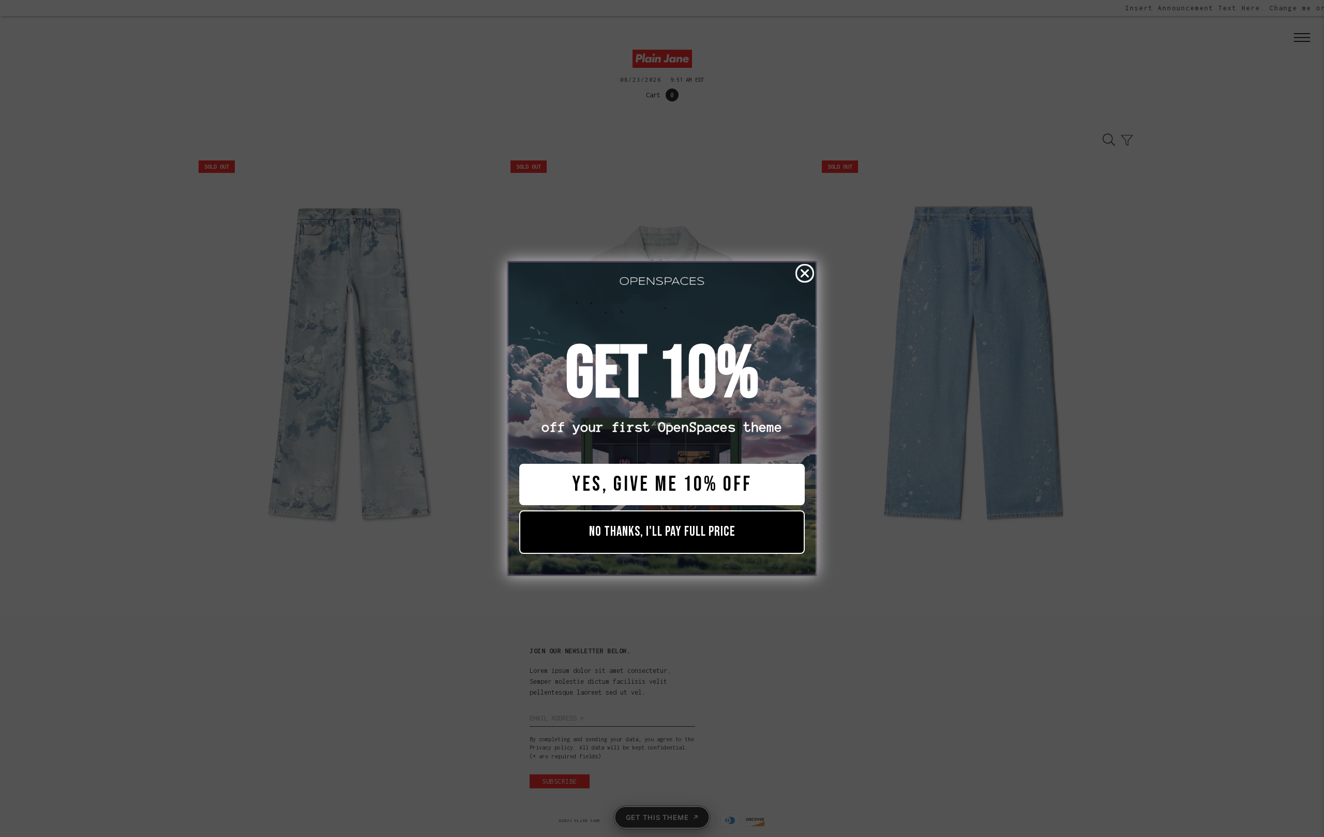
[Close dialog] (804, 273)
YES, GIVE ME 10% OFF (662, 484)
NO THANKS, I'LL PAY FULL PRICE (662, 532)
